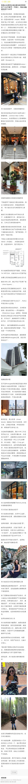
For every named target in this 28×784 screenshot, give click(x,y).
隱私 (13, 781)
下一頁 (14, 772)
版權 (15, 781)
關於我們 (2, 781)
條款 (11, 781)
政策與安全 (7, 781)
